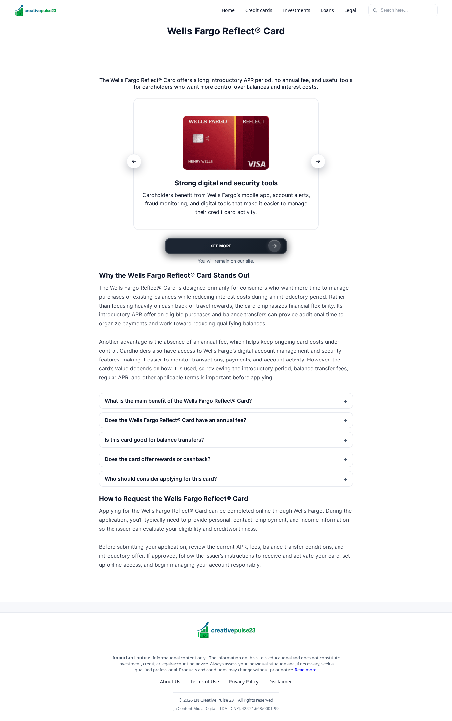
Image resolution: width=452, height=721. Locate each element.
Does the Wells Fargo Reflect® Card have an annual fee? (175, 420)
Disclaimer (280, 681)
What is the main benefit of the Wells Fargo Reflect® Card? (178, 400)
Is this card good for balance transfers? (154, 439)
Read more (305, 670)
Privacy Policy (243, 681)
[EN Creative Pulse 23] (35, 10)
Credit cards (258, 10)
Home (228, 10)
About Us (170, 681)
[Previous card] (134, 161)
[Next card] (318, 161)
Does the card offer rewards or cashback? (158, 459)
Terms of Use (204, 681)
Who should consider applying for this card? (161, 478)
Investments (296, 10)
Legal (350, 10)
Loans (327, 10)
